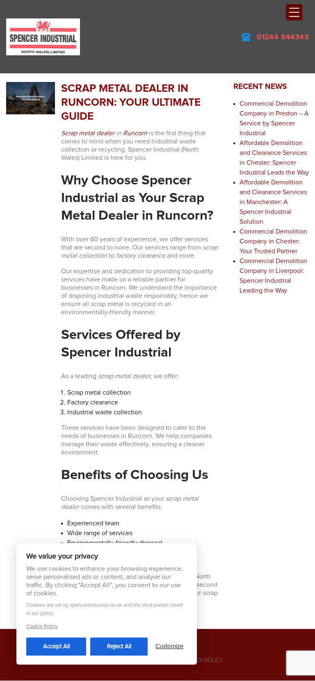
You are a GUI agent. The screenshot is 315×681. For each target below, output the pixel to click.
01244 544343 (283, 37)
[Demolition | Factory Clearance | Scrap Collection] (43, 36)
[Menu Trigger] (294, 12)
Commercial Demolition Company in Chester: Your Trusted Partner (273, 241)
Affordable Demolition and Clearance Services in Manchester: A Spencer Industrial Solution (273, 202)
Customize (169, 646)
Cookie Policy (41, 626)
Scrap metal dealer (87, 133)
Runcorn (135, 133)
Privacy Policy (202, 660)
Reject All (119, 646)
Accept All (56, 646)
